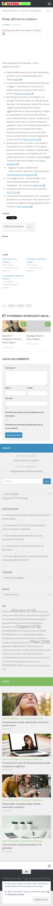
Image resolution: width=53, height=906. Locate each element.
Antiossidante (10, 619)
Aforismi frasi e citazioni (15, 11)
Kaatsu (20, 650)
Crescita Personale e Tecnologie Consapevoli (22, 719)
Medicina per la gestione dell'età (29, 654)
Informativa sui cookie (16, 894)
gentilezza (7, 646)
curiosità (19, 635)
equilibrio (16, 638)
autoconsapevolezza (37, 619)
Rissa (29, 306)
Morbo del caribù (23, 658)
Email (30, 388)
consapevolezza (12, 630)
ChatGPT (8, 627)
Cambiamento (36, 623)
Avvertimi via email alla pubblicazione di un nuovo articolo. (24, 426)
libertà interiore (31, 650)
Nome (8, 388)
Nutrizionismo (10, 662)
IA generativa (21, 646)
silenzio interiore (29, 666)
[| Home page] (21, 3)
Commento (10, 368)
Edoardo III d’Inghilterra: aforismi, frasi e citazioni (12, 339)
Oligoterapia (21, 662)
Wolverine (37, 185)
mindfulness (9, 657)
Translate (24, 498)
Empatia (6, 638)
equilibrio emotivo (30, 638)
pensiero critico (33, 661)
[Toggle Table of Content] (28, 227)
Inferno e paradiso (22, 93)
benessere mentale (21, 623)
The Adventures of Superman (20, 174)
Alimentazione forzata (10, 615)
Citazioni (21, 306)
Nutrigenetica (36, 658)
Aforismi (11, 306)
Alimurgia (40, 615)
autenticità (23, 619)
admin (7, 25)
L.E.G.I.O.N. (12, 192)
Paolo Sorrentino (30, 139)
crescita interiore (31, 631)
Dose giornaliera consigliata (34, 635)
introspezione (9, 650)
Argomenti (35, 11)
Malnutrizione (10, 654)
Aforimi (6, 611)
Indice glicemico (36, 646)
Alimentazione (42, 612)
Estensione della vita (21, 643)
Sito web (9, 398)
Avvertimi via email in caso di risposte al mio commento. (24, 414)
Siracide (15, 79)
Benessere (7, 623)
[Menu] (49, 3)
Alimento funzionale (27, 615)
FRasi (40, 641)
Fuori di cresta (23, 206)
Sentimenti (12, 665)
